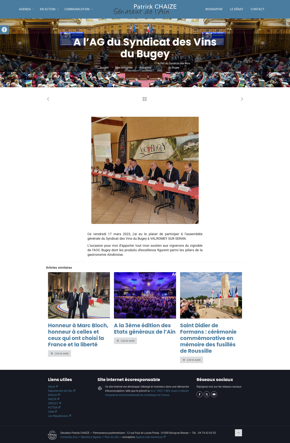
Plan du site (111, 437)
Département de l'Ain (60, 390)
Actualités (145, 67)
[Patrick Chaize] (145, 9)
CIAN (51, 411)
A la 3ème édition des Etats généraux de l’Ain (145, 328)
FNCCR (52, 399)
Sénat (52, 386)
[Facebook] (200, 394)
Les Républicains (58, 416)
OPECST (53, 403)
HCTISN (53, 407)
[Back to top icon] (238, 432)
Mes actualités (124, 67)
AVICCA (53, 395)
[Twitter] (207, 394)
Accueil (104, 67)
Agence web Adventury (149, 437)
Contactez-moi (68, 437)
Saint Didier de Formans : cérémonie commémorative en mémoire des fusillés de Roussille (208, 338)
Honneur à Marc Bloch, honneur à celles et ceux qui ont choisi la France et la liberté (78, 335)
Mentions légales (91, 437)
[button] (4, 29)
